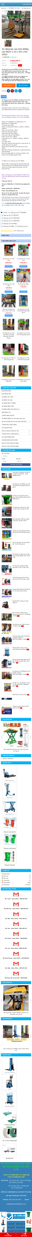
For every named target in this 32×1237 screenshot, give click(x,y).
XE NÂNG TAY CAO (7, 400)
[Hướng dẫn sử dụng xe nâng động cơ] (7, 605)
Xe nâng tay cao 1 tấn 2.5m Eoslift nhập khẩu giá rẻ (23, 311)
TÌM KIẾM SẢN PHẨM (16, 464)
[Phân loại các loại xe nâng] (7, 699)
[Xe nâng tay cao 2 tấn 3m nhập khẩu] (9, 371)
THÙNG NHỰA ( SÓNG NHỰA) (10, 434)
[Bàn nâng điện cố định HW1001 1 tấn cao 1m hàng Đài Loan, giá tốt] (16, 998)
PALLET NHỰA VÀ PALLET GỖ (10, 431)
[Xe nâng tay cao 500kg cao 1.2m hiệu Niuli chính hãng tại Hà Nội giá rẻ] (7, 488)
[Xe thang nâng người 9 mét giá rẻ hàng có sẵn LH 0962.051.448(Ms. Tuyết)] (7, 640)
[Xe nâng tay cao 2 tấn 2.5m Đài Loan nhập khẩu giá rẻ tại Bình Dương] (9, 324)
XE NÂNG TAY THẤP (7, 397)
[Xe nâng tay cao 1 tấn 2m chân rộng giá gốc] (9, 349)
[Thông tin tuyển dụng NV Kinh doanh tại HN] (7, 710)
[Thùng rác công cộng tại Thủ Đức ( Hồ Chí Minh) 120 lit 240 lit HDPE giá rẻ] (7, 500)
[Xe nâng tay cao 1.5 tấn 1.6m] (23, 250)
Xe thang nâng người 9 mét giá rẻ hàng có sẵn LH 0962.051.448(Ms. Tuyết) (21, 637)
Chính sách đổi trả (9, 1227)
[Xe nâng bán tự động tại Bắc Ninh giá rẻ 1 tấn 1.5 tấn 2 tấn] (7, 570)
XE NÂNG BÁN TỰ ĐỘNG (9, 403)
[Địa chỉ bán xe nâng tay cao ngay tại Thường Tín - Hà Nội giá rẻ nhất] (7, 617)
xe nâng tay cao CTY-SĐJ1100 (10, 215)
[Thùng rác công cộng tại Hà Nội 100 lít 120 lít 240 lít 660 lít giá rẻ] (7, 535)
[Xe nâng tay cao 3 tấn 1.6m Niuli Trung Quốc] (23, 349)
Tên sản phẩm (5, 453)
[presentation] (2, 737)
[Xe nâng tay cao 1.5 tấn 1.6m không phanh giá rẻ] (23, 324)
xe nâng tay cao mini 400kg (9, 223)
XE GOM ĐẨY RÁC (7, 427)
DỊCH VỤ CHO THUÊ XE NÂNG (10, 446)
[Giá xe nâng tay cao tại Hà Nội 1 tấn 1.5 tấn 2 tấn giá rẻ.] (7, 547)
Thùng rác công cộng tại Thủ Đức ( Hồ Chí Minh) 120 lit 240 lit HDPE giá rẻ (21, 497)
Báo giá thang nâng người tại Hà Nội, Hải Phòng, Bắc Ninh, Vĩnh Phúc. (21, 661)
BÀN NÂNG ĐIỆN (6, 390)
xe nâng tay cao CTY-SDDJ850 (17, 212)
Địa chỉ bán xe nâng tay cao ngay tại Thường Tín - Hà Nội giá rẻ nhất (21, 614)
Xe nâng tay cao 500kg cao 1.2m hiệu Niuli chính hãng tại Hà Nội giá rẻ (21, 485)
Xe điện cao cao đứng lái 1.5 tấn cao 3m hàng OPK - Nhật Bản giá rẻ (21, 684)
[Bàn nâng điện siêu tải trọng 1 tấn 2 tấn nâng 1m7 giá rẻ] (16, 735)
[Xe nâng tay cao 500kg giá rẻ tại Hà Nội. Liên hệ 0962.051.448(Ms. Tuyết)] (7, 675)
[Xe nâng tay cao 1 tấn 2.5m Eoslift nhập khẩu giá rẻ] (23, 301)
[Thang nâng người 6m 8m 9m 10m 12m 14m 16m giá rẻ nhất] (7, 582)
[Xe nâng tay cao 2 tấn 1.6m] (9, 250)
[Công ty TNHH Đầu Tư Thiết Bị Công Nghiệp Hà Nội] (16, 1)
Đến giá (18, 458)
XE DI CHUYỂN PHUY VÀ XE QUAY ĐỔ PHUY (14, 421)
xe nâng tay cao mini (22, 226)
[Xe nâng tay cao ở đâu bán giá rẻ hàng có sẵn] (7, 629)
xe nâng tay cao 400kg (8, 226)
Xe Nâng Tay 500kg (23, 284)
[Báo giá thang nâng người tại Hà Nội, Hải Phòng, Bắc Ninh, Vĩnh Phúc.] (7, 664)
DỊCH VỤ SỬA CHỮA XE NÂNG (10, 443)
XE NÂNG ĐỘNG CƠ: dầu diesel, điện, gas (13, 418)
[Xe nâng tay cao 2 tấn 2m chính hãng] (23, 371)
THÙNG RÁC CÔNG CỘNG (9, 424)
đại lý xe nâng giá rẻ (8, 758)
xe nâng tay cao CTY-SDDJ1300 (10, 218)
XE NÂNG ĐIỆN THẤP (8, 406)
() (27, 4)
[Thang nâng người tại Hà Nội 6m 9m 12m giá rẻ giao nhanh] (7, 593)
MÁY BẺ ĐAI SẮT (6, 393)
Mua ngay (9, 266)
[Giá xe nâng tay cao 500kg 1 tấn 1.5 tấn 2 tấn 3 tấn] (16, 1034)
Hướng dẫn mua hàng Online (16, 1231)
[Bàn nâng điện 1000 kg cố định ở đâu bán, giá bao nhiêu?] (7, 523)
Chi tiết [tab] (4, 96)
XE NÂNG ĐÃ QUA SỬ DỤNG (10, 440)
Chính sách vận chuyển (23, 1224)
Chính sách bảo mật (22, 1227)
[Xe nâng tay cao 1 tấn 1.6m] (9, 275)
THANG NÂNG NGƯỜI (8, 415)
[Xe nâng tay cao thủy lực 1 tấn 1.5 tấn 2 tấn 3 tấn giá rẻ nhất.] (7, 512)
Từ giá (3, 458)
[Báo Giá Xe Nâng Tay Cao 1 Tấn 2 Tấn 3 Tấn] (9, 301)
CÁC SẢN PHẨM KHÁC (8, 437)
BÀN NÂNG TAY (6, 412)
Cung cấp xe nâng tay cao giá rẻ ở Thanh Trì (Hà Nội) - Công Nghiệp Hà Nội (21, 474)
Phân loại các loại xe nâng (20, 694)
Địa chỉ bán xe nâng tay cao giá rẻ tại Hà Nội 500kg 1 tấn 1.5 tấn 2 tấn (21, 555)
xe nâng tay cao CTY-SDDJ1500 (10, 220)
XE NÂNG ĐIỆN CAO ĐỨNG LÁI (10, 409)
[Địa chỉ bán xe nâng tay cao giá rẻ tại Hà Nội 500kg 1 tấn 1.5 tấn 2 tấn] (7, 558)
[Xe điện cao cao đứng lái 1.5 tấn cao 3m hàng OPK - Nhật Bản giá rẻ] (7, 687)
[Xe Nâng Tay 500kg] (23, 275)
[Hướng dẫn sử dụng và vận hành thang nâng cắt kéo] (7, 652)
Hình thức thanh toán (8, 1224)
